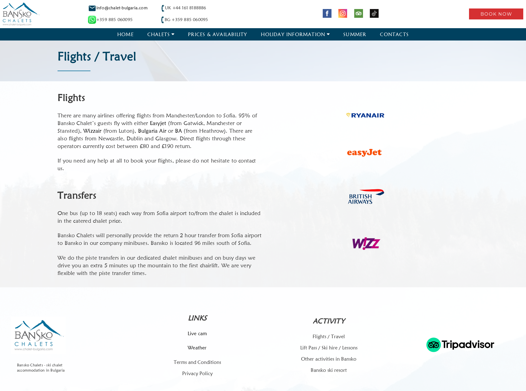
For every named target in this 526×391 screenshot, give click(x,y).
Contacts (394, 34)
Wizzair (92, 131)
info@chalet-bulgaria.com (122, 7)
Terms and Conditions (197, 362)
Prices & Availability (217, 34)
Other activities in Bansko (328, 359)
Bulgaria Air (152, 131)
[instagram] (342, 13)
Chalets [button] (158, 34)
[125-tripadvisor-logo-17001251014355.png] (460, 345)
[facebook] (327, 13)
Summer (354, 34)
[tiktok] (374, 13)
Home (125, 34)
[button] (496, 13)
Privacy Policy (197, 373)
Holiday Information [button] (293, 34)
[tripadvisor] (358, 13)
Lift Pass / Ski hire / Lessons (329, 348)
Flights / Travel (329, 336)
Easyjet (158, 123)
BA (179, 131)
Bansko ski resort (329, 370)
